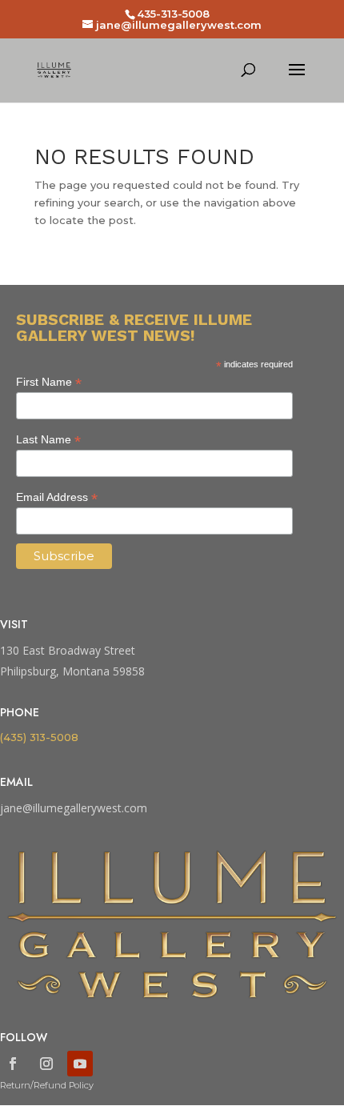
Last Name (48, 439)
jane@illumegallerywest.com (73, 807)
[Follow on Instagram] (46, 1063)
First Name (49, 382)
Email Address (57, 497)
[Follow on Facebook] (13, 1063)
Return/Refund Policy (47, 1085)
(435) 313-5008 (39, 737)
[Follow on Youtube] (80, 1063)
